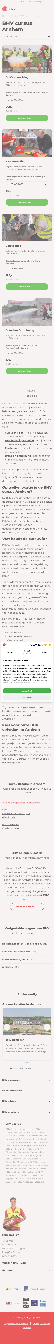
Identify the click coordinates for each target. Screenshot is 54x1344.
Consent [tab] (10, 652)
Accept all (27, 691)
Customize (27, 697)
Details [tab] (44, 652)
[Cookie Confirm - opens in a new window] (40, 645)
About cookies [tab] (27, 652)
